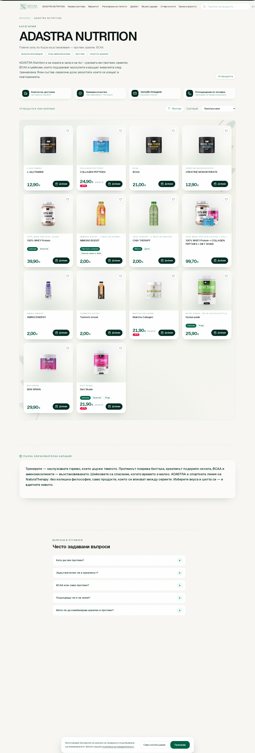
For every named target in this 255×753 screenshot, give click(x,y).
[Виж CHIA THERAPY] (154, 214)
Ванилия (44, 249)
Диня (147, 249)
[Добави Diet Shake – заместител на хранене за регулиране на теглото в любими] (120, 348)
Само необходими (154, 744)
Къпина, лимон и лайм (91, 253)
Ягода (201, 325)
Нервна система (76, 6)
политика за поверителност (118, 746)
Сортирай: (192, 108)
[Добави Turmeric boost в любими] (120, 276)
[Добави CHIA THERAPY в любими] (173, 199)
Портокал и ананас (90, 249)
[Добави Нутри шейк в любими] (226, 276)
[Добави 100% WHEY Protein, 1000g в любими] (68, 199)
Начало (24, 18)
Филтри (176, 108)
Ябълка (137, 249)
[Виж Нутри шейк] (207, 290)
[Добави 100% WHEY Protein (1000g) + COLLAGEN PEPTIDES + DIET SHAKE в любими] (226, 199)
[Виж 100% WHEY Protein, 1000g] (48, 214)
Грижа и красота (187, 6)
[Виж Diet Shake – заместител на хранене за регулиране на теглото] (101, 362)
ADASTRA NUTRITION (53, 6)
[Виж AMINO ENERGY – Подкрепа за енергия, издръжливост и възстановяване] (48, 290)
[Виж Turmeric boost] (101, 290)
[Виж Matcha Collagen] (154, 290)
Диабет (134, 6)
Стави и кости (168, 6)
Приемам (180, 744)
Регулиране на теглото (114, 6)
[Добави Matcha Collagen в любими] (173, 276)
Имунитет (93, 6)
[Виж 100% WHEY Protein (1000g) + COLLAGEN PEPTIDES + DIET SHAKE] (207, 214)
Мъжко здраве (150, 6)
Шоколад (32, 249)
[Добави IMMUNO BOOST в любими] (120, 199)
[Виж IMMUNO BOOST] (101, 214)
